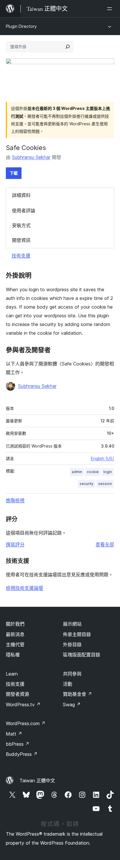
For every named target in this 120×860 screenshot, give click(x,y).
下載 (14, 173)
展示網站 (72, 624)
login (107, 472)
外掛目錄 (72, 644)
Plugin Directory (21, 26)
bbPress (17, 744)
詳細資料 (21, 195)
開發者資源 (17, 694)
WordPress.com (25, 723)
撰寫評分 (15, 544)
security (86, 483)
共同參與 (72, 674)
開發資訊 (21, 240)
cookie (93, 472)
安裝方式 (21, 225)
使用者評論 (23, 210)
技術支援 (21, 255)
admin (77, 472)
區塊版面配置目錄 (81, 655)
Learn (12, 674)
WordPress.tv (23, 704)
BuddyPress (22, 754)
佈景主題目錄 (77, 634)
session (105, 483)
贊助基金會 (77, 694)
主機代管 (15, 644)
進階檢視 (15, 500)
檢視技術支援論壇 (24, 588)
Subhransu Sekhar (31, 157)
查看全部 (105, 544)
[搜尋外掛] (67, 46)
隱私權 (13, 655)
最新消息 (15, 634)
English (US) (102, 458)
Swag (72, 704)
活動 (67, 684)
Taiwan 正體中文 (37, 780)
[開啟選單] (110, 8)
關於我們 (15, 624)
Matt (14, 734)
